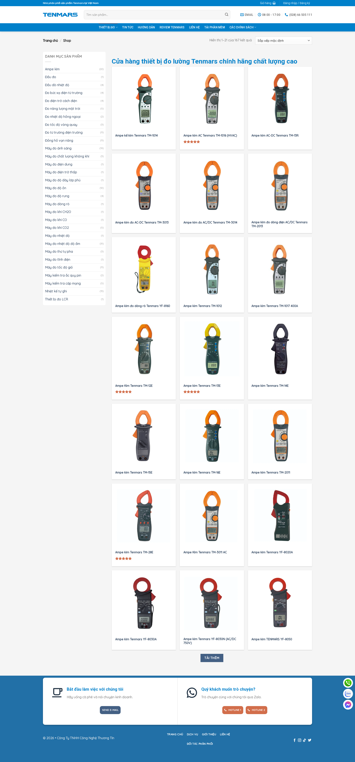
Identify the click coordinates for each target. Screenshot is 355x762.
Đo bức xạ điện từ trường (63, 93)
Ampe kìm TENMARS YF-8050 (271, 639)
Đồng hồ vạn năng (59, 140)
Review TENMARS (172, 27)
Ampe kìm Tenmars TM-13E (202, 386)
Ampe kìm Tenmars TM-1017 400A (274, 306)
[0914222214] (348, 683)
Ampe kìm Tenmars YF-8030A (136, 639)
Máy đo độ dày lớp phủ (63, 180)
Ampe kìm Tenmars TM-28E (134, 552)
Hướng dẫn (146, 27)
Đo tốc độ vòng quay (61, 124)
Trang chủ (50, 40)
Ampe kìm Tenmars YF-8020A (272, 552)
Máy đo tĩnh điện (57, 259)
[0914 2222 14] (348, 694)
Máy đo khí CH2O (58, 212)
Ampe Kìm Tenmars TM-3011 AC (205, 552)
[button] (268, 3)
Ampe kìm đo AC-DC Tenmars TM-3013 (142, 222)
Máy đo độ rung (57, 196)
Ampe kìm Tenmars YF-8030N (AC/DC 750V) (209, 641)
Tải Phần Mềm (214, 27)
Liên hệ (194, 27)
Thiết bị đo (107, 27)
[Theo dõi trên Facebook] (294, 740)
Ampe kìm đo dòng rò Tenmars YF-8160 (142, 306)
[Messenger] (348, 705)
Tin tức (127, 27)
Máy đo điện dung (58, 164)
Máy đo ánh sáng (58, 148)
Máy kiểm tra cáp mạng (63, 283)
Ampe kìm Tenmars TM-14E (270, 386)
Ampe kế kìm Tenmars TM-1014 (136, 135)
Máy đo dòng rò (57, 204)
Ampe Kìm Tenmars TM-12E (134, 386)
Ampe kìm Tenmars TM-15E (133, 472)
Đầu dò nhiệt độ (57, 85)
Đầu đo (50, 77)
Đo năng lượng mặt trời (62, 109)
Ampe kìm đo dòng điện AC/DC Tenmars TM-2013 (279, 224)
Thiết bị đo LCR (56, 299)
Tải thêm (211, 658)
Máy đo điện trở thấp (61, 172)
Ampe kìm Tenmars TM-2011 (270, 472)
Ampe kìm (52, 69)
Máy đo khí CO (56, 220)
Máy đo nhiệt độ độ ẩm (62, 243)
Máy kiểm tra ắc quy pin (63, 275)
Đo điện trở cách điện (61, 100)
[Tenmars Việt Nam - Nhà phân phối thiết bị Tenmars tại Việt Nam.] (60, 14)
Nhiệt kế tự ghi (56, 291)
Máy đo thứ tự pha (59, 251)
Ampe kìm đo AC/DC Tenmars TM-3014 (210, 222)
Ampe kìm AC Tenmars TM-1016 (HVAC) (210, 135)
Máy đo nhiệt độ (57, 236)
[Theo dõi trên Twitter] (309, 740)
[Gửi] (226, 14)
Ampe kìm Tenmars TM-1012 (202, 306)
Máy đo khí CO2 (57, 228)
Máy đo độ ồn (55, 188)
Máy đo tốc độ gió (59, 267)
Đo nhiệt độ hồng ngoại (63, 117)
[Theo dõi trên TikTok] (304, 740)
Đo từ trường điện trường (64, 132)
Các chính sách (241, 27)
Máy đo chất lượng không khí (67, 156)
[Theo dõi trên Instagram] (299, 740)
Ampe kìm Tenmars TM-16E (201, 472)
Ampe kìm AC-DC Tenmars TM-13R (275, 135)
